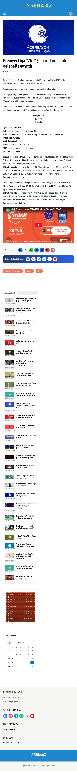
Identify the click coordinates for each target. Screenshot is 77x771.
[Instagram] (33, 259)
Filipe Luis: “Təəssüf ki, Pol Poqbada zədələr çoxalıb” (25, 374)
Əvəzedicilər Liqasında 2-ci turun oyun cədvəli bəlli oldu (25, 394)
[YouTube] (55, 259)
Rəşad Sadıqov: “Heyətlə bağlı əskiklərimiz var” (26, 485)
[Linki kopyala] (53, 250)
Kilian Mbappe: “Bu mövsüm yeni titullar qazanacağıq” (25, 517)
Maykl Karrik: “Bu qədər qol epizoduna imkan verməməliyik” (25, 363)
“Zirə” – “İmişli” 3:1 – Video (25, 476)
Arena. (5, 89)
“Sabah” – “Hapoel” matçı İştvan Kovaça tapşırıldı (24, 352)
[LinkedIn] (42, 250)
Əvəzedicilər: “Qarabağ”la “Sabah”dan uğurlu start (24, 567)
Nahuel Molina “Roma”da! (24, 576)
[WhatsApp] (31, 250)
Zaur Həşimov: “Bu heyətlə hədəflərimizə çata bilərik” (25, 527)
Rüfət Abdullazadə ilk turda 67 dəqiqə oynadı (25, 467)
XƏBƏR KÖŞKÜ (10, 293)
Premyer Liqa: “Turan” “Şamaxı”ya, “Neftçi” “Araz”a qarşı (25, 405)
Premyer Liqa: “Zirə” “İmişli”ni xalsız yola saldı (26, 495)
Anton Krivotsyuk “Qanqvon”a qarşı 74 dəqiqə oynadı (26, 300)
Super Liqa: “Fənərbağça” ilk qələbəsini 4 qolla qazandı (25, 457)
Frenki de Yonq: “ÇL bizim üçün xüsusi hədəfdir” (24, 322)
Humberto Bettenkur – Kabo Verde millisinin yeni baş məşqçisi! (25, 311)
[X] (49, 259)
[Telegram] (36, 250)
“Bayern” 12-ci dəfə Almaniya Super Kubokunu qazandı (25, 417)
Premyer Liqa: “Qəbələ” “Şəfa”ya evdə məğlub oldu (25, 545)
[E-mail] (47, 250)
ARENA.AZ (38, 755)
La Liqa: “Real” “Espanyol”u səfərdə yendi (25, 427)
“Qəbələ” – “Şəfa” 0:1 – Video (26, 536)
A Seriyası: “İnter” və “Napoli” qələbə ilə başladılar (26, 447)
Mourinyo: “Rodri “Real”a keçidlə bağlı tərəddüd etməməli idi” (24, 556)
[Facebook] (20, 250)
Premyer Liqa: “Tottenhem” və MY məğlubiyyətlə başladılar (25, 506)
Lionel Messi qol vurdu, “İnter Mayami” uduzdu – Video (26, 384)
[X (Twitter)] (26, 250)
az (9, 89)
